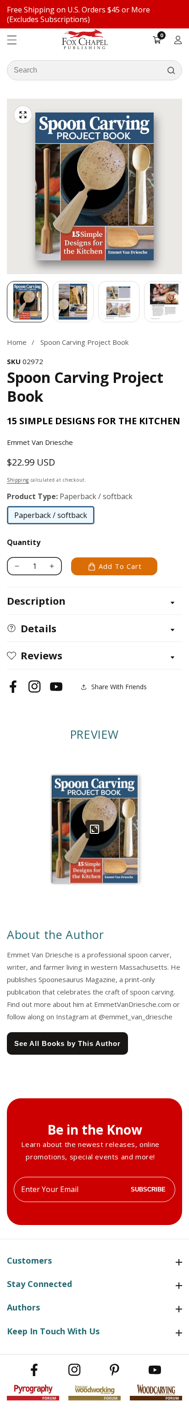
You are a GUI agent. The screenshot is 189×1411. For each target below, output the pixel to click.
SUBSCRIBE (148, 1189)
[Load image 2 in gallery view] (73, 301)
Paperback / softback (50, 517)
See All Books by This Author (67, 1043)
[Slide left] (7, 302)
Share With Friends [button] (119, 686)
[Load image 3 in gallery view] (118, 301)
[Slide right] (182, 302)
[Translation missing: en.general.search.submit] (171, 70)
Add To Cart (120, 566)
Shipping (18, 480)
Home (17, 342)
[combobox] (94, 70)
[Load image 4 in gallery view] (164, 301)
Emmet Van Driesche (40, 442)
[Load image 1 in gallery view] (27, 301)
